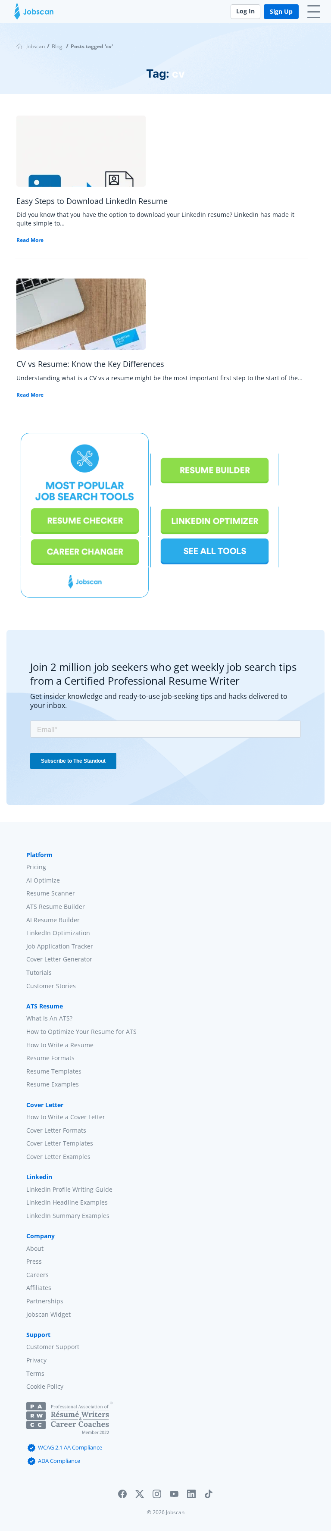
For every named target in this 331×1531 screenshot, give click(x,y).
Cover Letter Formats (56, 1130)
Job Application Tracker (59, 946)
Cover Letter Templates (59, 1143)
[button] (122, 1496)
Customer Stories (51, 985)
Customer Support (52, 1347)
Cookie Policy (44, 1386)
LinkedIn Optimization (58, 933)
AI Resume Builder (53, 919)
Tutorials (39, 972)
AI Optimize (43, 880)
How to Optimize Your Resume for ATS (81, 1031)
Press (34, 1261)
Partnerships (44, 1301)
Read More (30, 240)
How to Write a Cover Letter (65, 1117)
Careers (37, 1275)
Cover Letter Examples (58, 1156)
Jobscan (35, 46)
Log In (245, 11)
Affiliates (38, 1288)
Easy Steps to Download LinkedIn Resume (92, 201)
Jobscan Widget (48, 1314)
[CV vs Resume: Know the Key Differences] (81, 317)
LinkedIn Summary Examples (67, 1216)
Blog (57, 46)
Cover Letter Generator (59, 959)
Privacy (36, 1360)
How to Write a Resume (60, 1044)
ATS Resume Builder (55, 906)
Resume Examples (52, 1084)
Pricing (36, 867)
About (35, 1248)
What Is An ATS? (49, 1018)
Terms (35, 1373)
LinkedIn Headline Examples (67, 1202)
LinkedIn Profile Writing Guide (69, 1189)
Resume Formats (50, 1058)
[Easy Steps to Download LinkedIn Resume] (81, 155)
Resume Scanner (50, 893)
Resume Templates (53, 1071)
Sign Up (281, 11)
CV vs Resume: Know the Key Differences (90, 364)
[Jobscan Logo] (34, 13)
